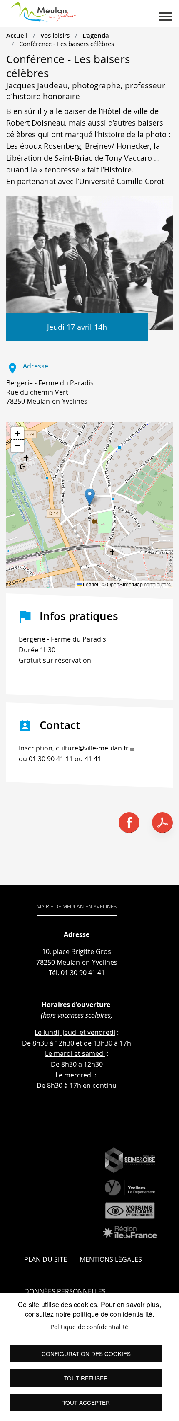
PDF (162, 822)
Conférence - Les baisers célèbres (66, 43)
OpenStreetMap (125, 584)
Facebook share (129, 822)
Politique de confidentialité (90, 1327)
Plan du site (45, 1259)
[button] (90, 496)
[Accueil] (43, 10)
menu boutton (165, 16)
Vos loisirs (55, 35)
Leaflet (90, 584)
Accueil (16, 35)
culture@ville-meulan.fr (92, 748)
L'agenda (95, 35)
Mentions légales (111, 1259)
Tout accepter (86, 1402)
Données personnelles (65, 1291)
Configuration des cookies (86, 1353)
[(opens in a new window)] (130, 1160)
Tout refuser (86, 1378)
